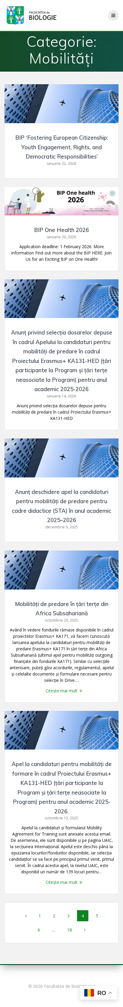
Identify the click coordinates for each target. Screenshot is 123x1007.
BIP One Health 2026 (61, 230)
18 (71, 930)
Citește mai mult (61, 691)
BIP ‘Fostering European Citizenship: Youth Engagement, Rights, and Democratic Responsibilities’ (61, 147)
